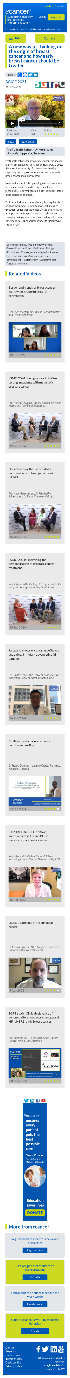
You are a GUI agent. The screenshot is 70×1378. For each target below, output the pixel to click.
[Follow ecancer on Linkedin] (54, 1348)
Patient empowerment (40, 244)
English (46, 6)
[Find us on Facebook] (37, 1100)
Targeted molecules (17, 263)
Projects (10, 1351)
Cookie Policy (13, 1355)
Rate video (27, 141)
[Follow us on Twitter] (26, 1100)
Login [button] (42, 16)
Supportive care (47, 259)
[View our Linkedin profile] (32, 1100)
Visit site (35, 1277)
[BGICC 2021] (50, 84)
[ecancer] (19, 11)
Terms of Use (13, 1358)
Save (11, 141)
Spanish (60, 6)
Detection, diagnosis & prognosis (24, 256)
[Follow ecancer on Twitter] (45, 1348)
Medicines (38, 248)
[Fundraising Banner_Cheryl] (35, 1162)
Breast (23, 244)
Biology (50, 248)
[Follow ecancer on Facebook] (38, 1348)
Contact (10, 1347)
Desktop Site (13, 1362)
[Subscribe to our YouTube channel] (43, 1100)
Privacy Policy (13, 1366)
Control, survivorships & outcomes (39, 252)
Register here (35, 1250)
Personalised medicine (18, 248)
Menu (19, 38)
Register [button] (56, 17)
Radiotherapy (30, 259)
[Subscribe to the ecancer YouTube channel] (61, 1348)
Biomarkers (12, 252)
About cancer (35, 1304)
